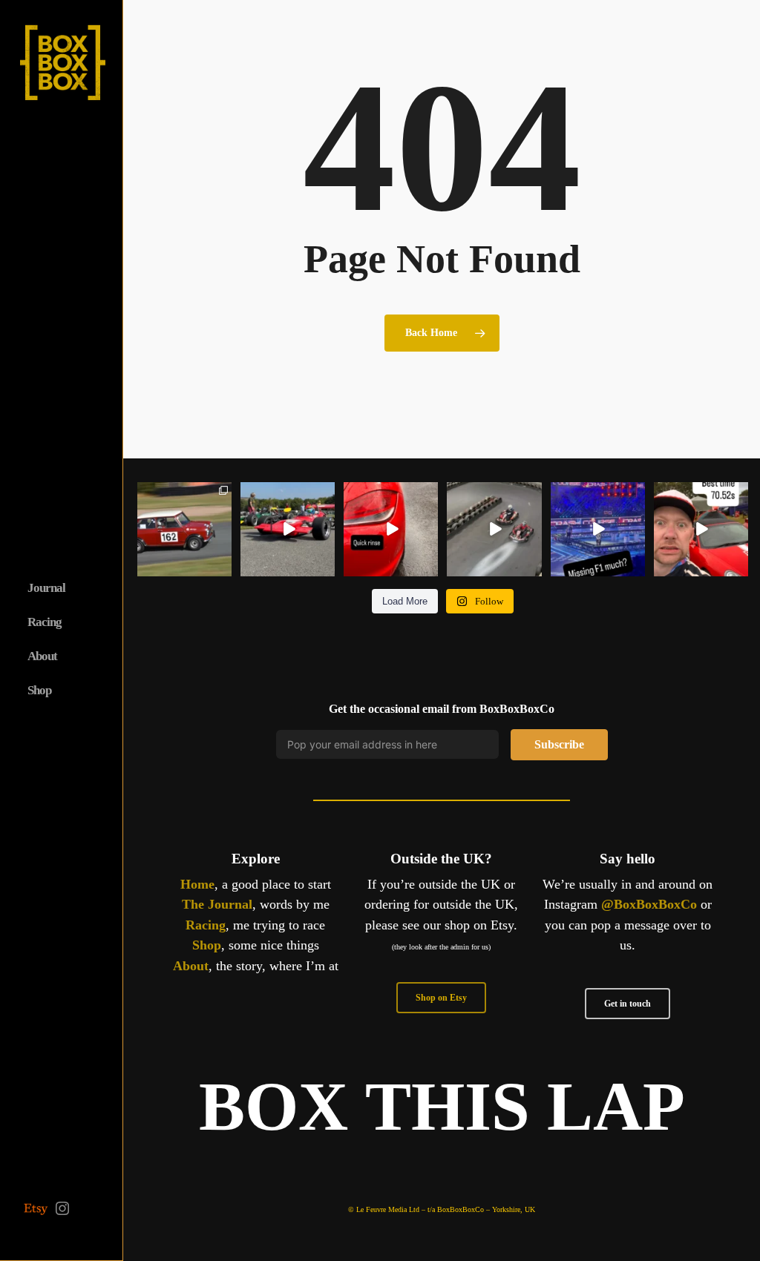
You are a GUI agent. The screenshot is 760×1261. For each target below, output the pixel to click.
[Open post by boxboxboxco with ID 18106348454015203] (701, 529)
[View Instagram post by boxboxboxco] (222, 567)
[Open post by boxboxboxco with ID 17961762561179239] (184, 529)
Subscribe (559, 744)
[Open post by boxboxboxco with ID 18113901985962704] (287, 529)
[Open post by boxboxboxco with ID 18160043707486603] (598, 529)
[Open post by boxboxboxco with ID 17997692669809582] (391, 529)
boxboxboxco (183, 494)
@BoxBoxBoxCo (649, 904)
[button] (441, 997)
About (191, 965)
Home (197, 884)
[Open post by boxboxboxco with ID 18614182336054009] (494, 529)
